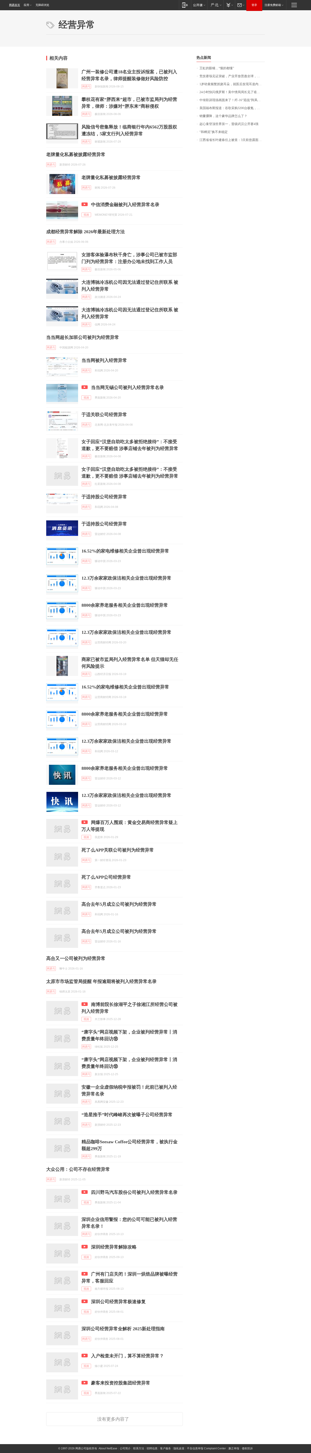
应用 (26, 5)
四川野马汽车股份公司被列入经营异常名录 (134, 1192)
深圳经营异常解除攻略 (114, 1246)
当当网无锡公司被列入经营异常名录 (127, 387)
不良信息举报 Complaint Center (206, 1448)
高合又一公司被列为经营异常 (75, 958)
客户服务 (165, 1448)
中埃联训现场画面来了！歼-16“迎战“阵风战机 (231, 100)
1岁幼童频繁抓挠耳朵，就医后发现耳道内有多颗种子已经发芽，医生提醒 (232, 84)
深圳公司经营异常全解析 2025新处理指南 (123, 1328)
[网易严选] (215, 5)
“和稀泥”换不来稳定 (213, 132)
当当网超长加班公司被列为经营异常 (82, 337)
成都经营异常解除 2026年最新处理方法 (85, 231)
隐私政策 (178, 1448)
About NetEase (108, 1448)
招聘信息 (152, 1448)
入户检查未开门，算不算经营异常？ (127, 1355)
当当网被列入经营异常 (104, 360)
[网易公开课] (199, 5)
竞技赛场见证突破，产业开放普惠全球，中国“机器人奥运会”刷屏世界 (232, 76)
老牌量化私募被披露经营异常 (75, 154)
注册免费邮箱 (273, 5)
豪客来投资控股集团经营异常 (120, 1382)
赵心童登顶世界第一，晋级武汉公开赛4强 (228, 124)
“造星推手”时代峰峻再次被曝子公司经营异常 (127, 1114)
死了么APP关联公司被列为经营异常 (118, 849)
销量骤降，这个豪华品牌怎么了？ (223, 116)
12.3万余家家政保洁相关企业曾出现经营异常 (126, 578)
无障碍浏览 (42, 5)
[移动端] (185, 5)
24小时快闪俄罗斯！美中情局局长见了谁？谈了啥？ (232, 92)
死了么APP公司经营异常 (106, 877)
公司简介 (125, 1448)
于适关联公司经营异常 (104, 414)
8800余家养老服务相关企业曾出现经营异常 (125, 605)
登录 (254, 5)
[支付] (229, 5)
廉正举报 (233, 1448)
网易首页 (14, 5)
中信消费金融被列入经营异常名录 (125, 204)
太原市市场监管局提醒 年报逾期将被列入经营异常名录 (101, 981)
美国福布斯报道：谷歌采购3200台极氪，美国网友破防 (232, 108)
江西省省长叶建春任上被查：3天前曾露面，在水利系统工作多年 (232, 140)
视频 (86, 214)
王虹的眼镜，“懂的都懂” (216, 68)
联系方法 (138, 1448)
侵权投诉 (247, 1448)
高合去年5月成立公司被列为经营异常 (119, 904)
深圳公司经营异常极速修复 (118, 1301)
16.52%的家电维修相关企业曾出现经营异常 (125, 550)
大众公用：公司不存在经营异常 (78, 1169)
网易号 (86, 86)
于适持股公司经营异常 (104, 496)
